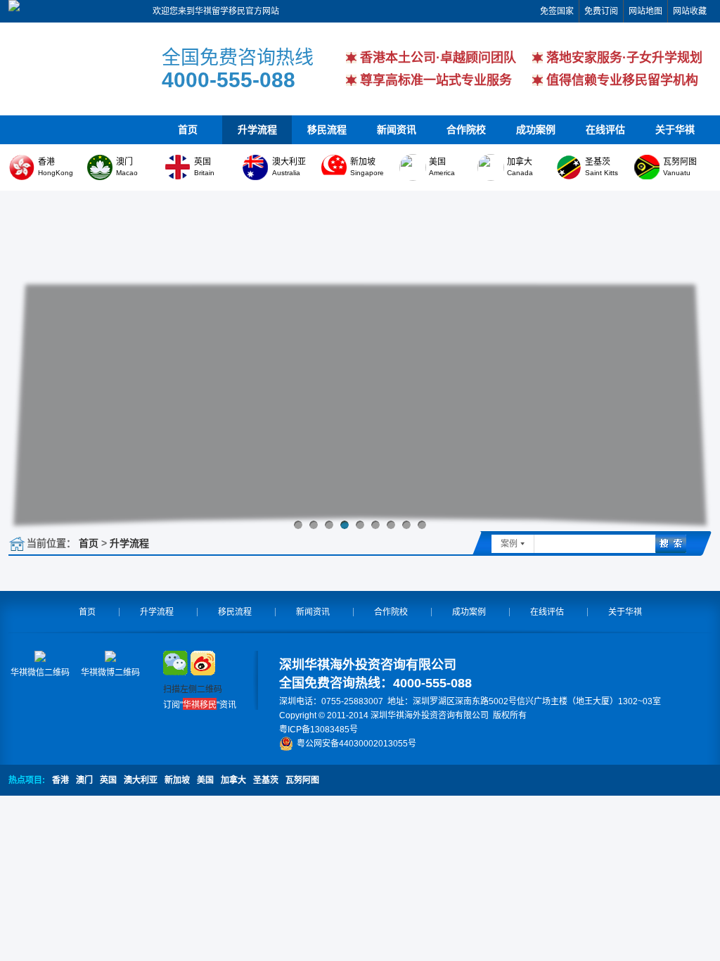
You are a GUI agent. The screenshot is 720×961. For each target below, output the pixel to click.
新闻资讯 (396, 129)
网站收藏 (690, 11)
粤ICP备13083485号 (318, 729)
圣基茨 (265, 780)
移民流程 (327, 129)
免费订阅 (601, 11)
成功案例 (535, 129)
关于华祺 (675, 129)
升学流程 (257, 129)
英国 (108, 780)
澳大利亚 (141, 780)
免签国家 (557, 11)
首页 (188, 129)
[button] (298, 525)
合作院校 (466, 129)
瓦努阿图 (302, 780)
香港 (60, 780)
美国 (205, 780)
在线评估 (605, 129)
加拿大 (233, 780)
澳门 (84, 780)
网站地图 (645, 11)
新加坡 (177, 780)
